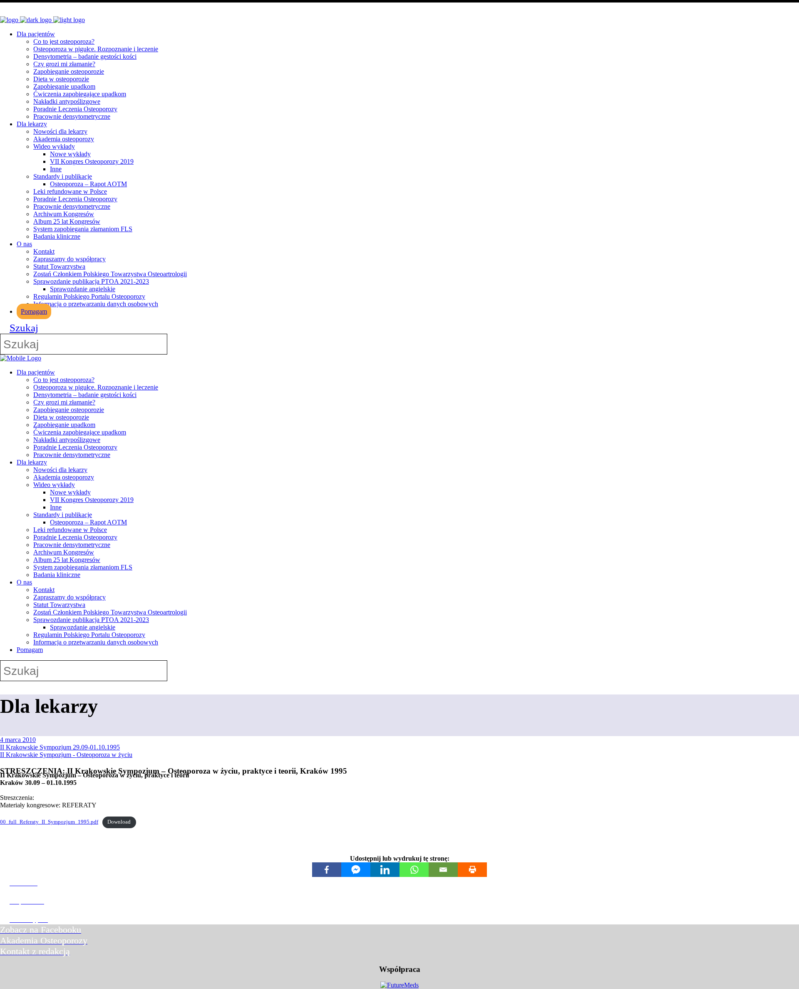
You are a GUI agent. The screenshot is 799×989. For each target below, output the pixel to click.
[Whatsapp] (414, 869)
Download (119, 822)
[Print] (472, 869)
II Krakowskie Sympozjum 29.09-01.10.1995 (60, 747)
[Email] (443, 869)
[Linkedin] (385, 869)
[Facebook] (326, 869)
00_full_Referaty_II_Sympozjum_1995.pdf (49, 822)
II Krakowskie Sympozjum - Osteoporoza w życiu (66, 754)
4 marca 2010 (18, 739)
